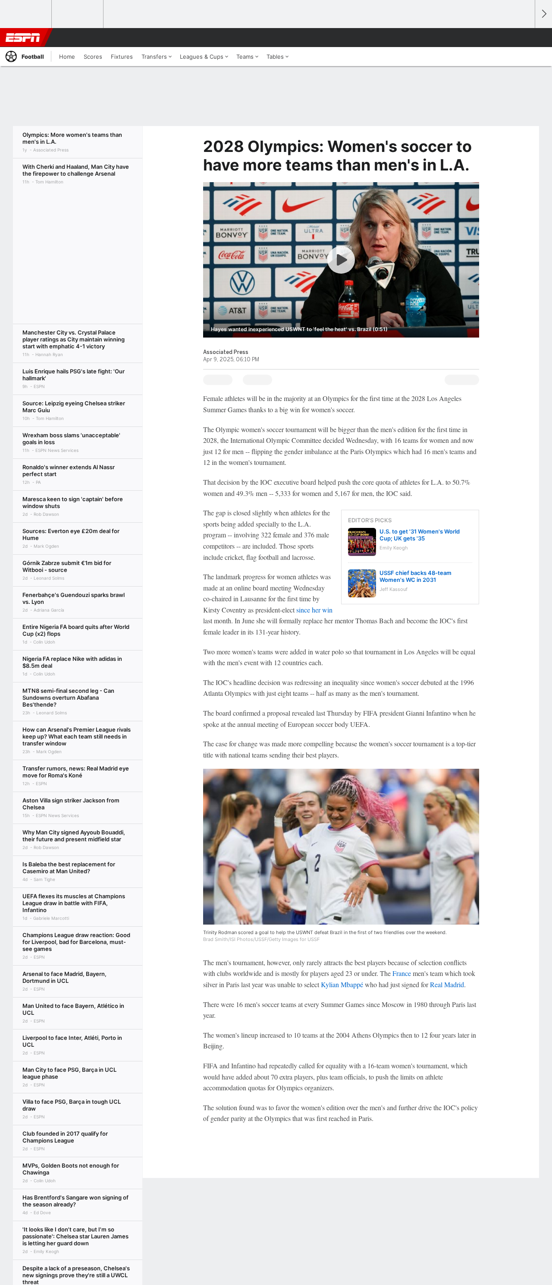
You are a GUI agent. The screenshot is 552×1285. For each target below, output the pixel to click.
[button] (524, 37)
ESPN (23, 37)
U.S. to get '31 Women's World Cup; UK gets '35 (420, 535)
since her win (314, 609)
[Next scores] (543, 14)
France (401, 973)
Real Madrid (447, 984)
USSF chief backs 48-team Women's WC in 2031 (416, 576)
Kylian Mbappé (342, 984)
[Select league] (26, 14)
